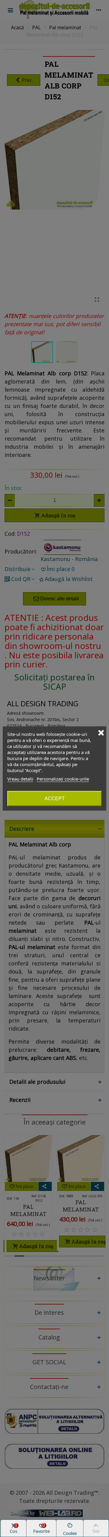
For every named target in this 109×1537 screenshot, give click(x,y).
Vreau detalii (20, 779)
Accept (55, 798)
